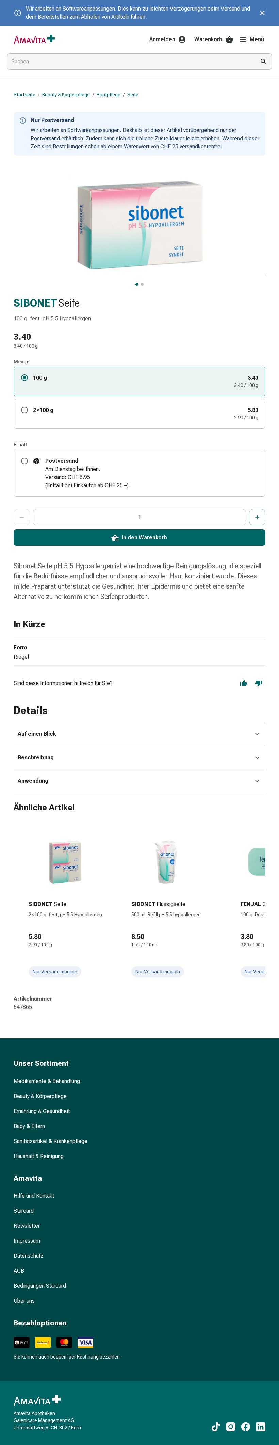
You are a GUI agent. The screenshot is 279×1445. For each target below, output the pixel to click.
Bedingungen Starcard (40, 1286)
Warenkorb (208, 39)
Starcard (24, 1211)
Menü (257, 39)
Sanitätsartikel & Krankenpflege (50, 1141)
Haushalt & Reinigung (39, 1156)
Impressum (27, 1241)
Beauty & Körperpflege (66, 94)
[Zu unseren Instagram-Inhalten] (230, 1426)
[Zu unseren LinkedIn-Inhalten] (260, 1426)
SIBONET (35, 303)
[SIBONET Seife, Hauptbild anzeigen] (136, 284)
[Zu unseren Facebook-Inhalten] (245, 1426)
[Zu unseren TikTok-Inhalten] (215, 1426)
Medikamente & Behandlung (47, 1081)
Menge (21, 361)
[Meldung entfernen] (262, 13)
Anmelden (162, 39)
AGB (19, 1271)
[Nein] (258, 683)
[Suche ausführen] (264, 61)
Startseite (24, 94)
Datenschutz (29, 1256)
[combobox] (130, 61)
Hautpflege (108, 94)
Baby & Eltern (29, 1126)
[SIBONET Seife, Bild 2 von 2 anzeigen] (142, 284)
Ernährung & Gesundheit (42, 1111)
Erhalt (20, 444)
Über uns (24, 1301)
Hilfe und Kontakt (34, 1196)
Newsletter (27, 1226)
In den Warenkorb (144, 537)
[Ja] (243, 683)
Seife (132, 94)
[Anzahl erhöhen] (257, 517)
